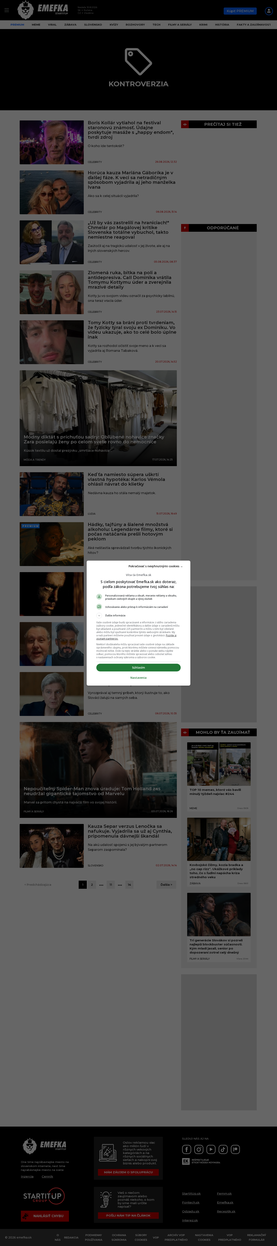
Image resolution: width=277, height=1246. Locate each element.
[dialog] (138, 623)
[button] (138, 615)
